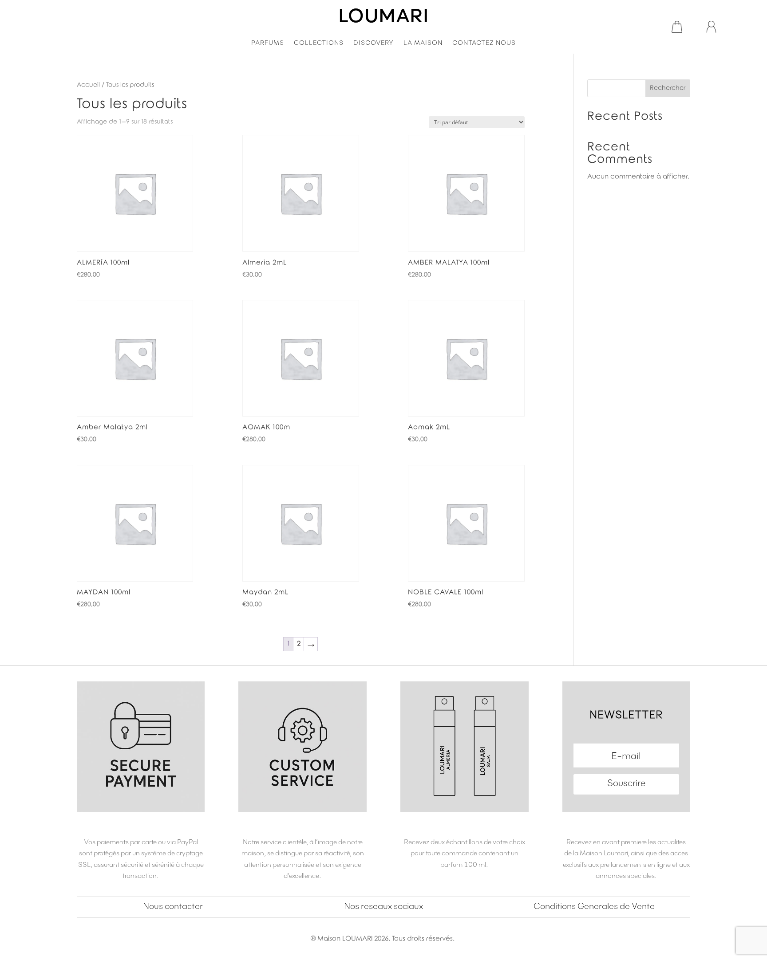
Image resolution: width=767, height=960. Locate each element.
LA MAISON (423, 42)
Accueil (88, 85)
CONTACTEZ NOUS (484, 42)
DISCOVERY (373, 42)
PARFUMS (267, 42)
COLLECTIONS (319, 42)
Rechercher (667, 88)
